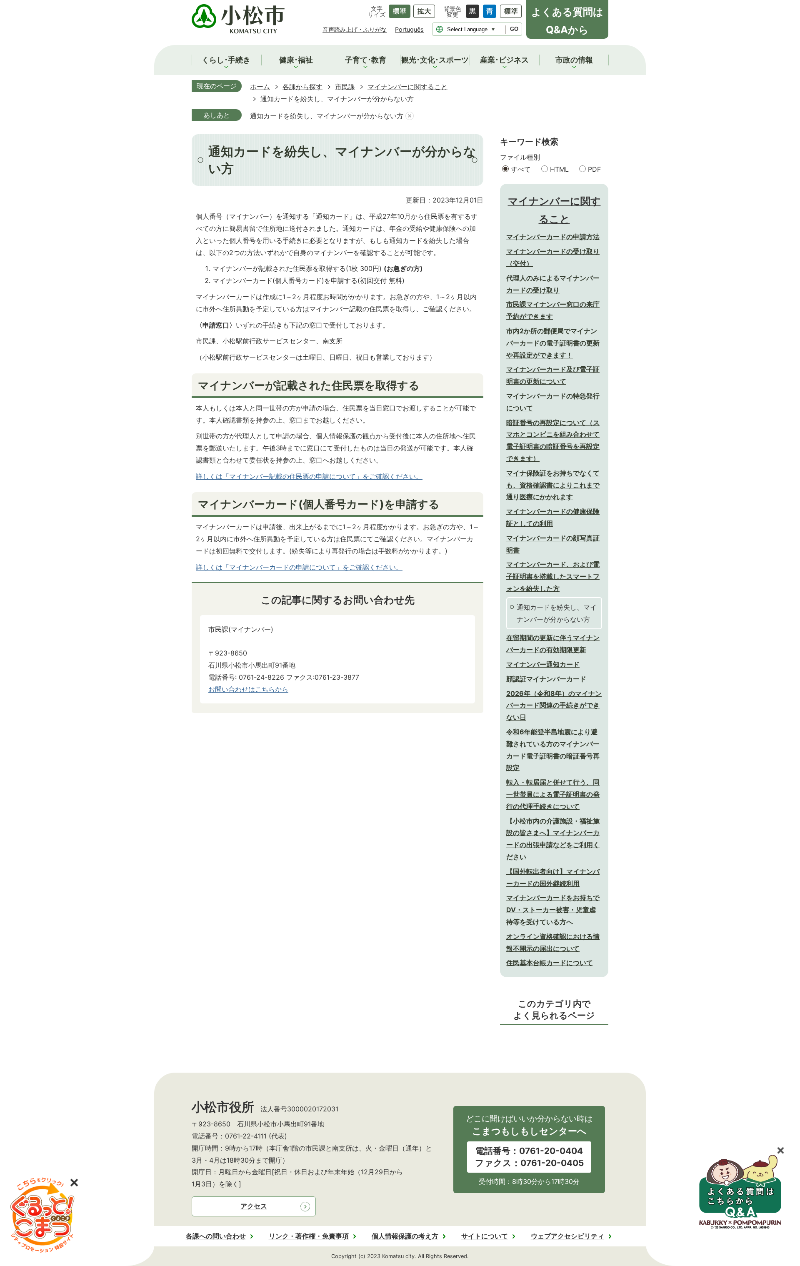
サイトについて (484, 1236)
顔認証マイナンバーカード (546, 679)
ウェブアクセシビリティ (567, 1236)
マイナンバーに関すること (408, 87)
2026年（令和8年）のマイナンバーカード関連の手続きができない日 (554, 705)
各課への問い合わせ (216, 1236)
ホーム (260, 87)
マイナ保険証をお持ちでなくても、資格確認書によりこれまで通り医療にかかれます (553, 485)
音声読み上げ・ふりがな (354, 29)
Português (409, 29)
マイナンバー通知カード (543, 664)
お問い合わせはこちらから (248, 689)
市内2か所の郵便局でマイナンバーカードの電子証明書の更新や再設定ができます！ (553, 343)
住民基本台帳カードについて (549, 962)
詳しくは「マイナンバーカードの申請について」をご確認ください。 (299, 567)
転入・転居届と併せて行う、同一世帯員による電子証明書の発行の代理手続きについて (553, 794)
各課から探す (302, 87)
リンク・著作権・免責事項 (309, 1236)
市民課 (345, 87)
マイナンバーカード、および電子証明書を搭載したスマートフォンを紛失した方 (553, 576)
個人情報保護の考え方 (405, 1236)
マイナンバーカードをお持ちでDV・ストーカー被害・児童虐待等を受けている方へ (553, 909)
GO (514, 29)
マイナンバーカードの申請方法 (553, 237)
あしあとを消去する (409, 116)
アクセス (253, 1206)
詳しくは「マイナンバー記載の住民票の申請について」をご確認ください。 (309, 476)
